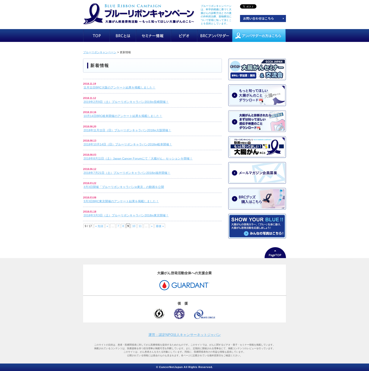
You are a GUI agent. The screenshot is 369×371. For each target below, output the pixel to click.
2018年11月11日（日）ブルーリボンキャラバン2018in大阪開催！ (127, 130)
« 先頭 (99, 226)
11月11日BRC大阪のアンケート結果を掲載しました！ (119, 87)
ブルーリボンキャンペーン (99, 52)
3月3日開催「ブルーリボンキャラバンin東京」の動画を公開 (123, 187)
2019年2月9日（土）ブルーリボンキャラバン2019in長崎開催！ (126, 101)
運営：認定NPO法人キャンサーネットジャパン (184, 335)
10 (133, 226)
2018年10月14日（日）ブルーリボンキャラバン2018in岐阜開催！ (127, 144)
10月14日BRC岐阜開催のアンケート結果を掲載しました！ (122, 116)
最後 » (160, 226)
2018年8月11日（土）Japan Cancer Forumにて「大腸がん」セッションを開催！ (138, 158)
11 (140, 226)
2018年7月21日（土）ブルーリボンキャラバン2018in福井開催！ (126, 172)
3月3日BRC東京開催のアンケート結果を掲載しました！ (121, 201)
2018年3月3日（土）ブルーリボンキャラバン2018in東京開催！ (126, 215)
